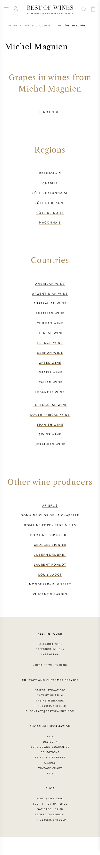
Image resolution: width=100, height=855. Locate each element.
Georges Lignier (50, 545)
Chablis (50, 183)
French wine (50, 343)
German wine (50, 352)
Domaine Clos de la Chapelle (50, 515)
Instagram (50, 654)
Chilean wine (50, 323)
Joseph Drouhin (50, 554)
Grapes (50, 762)
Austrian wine (50, 313)
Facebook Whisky (50, 649)
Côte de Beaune (50, 203)
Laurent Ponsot (50, 564)
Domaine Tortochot (50, 535)
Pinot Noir (50, 112)
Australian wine (50, 303)
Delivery (50, 741)
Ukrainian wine (49, 444)
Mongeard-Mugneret (50, 584)
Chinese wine (49, 333)
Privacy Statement (50, 757)
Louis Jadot (50, 574)
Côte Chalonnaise (50, 193)
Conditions (50, 752)
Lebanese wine (50, 392)
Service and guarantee (50, 746)
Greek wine (50, 362)
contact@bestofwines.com (52, 711)
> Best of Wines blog (50, 665)
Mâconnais (50, 222)
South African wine (50, 414)
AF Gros (50, 505)
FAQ (50, 736)
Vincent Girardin (50, 594)
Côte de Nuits (50, 213)
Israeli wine (50, 372)
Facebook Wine (50, 644)
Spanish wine (50, 424)
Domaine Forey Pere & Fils (50, 525)
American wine (50, 283)
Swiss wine (50, 434)
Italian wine (49, 382)
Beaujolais (50, 173)
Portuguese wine (50, 405)
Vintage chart (50, 768)
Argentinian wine (50, 293)
